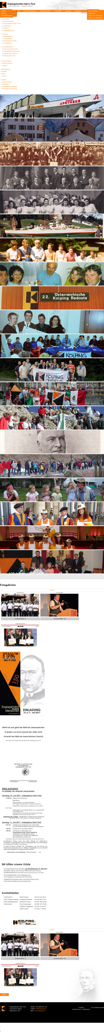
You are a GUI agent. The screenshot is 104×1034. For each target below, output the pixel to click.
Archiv (3, 11)
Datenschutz (76, 1009)
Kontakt (78, 11)
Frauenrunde (7, 38)
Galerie (52, 590)
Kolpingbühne (45, 11)
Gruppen (5, 34)
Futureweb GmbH (98, 1007)
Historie (6, 28)
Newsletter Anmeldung (95, 15)
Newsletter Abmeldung (95, 18)
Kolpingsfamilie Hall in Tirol (12, 23)
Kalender (58, 11)
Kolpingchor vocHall (9, 41)
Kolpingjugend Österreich (11, 51)
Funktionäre (7, 26)
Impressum (92, 13)
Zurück (4, 994)
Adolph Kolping (8, 21)
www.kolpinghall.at (39, 1010)
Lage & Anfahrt (93, 11)
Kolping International (10, 53)
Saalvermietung (7, 63)
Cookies (81, 1007)
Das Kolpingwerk (7, 15)
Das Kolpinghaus (29, 11)
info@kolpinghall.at (40, 1009)
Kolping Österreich (9, 56)
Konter (68, 11)
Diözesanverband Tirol (10, 49)
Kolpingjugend (8, 36)
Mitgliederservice (9, 30)
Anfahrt (4, 13)
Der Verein (5, 19)
